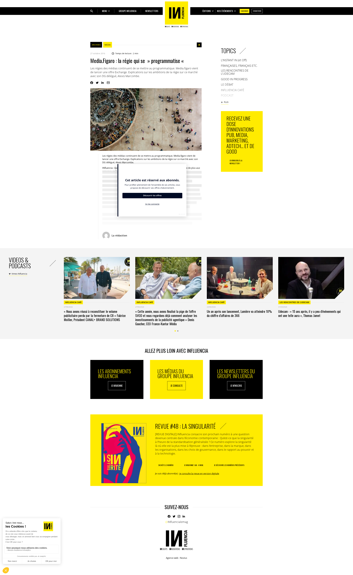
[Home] (176, 14)
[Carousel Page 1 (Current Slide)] (175, 331)
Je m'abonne (117, 385)
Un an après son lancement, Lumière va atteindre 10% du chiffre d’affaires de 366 (239, 313)
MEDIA (108, 44)
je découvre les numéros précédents (229, 465)
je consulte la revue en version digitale (199, 473)
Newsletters (151, 11)
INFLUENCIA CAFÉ (73, 302)
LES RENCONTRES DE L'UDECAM (294, 302)
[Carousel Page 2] (177, 331)
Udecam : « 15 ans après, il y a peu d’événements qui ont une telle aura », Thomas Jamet (309, 313)
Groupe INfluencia (127, 11)
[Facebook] (91, 82)
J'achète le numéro (165, 465)
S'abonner (244, 11)
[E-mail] (108, 82)
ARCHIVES (96, 44)
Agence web (172, 557)
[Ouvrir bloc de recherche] (91, 11)
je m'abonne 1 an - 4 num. (193, 465)
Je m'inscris (236, 385)
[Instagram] (179, 516)
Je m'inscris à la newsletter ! (236, 162)
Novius (183, 557)
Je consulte (176, 385)
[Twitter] (97, 82)
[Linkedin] (102, 82)
